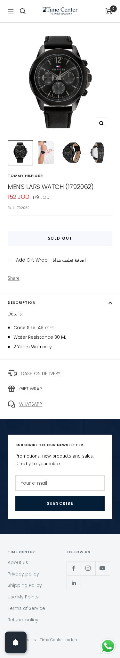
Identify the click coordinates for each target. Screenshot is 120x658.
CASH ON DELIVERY (40, 373)
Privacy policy (23, 574)
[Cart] (109, 11)
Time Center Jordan (58, 639)
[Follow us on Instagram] (88, 568)
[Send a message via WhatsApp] (108, 646)
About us (18, 562)
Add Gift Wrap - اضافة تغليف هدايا (51, 260)
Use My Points (23, 597)
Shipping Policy (25, 585)
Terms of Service (26, 608)
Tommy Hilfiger (25, 175)
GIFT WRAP (30, 389)
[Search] (23, 11)
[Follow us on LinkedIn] (74, 582)
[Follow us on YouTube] (102, 568)
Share (14, 278)
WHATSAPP (30, 404)
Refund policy (23, 620)
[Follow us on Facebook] (74, 568)
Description (22, 302)
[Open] (16, 642)
